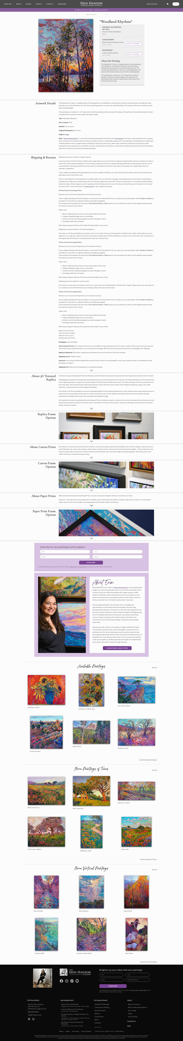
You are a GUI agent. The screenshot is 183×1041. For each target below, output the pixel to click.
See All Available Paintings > (148, 760)
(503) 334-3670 (152, 4)
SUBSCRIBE (62, 4)
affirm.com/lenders (143, 1035)
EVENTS (39, 4)
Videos (130, 1013)
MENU (176, 4)
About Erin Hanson (134, 1004)
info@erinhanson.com (35, 1015)
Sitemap (61, 1031)
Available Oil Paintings (102, 1004)
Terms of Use (73, 566)
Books (97, 1020)
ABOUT (19, 4)
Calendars (98, 1023)
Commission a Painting (102, 1007)
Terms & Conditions (86, 1031)
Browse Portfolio (100, 1010)
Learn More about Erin (117, 648)
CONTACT (49, 4)
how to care (89, 186)
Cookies (67, 1031)
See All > (155, 667)
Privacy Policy (82, 566)
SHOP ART (8, 4)
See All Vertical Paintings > (149, 962)
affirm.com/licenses (71, 1038)
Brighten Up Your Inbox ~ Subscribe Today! (91, 10)
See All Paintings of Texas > (149, 859)
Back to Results (91, 14)
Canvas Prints (99, 1016)
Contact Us (131, 1021)
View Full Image (84, 88)
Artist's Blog (132, 1010)
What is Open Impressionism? (137, 1007)
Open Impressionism (70, 138)
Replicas (97, 1013)
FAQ (129, 1026)
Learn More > (98, 1027)
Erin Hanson (119, 138)
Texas (67, 134)
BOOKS (28, 4)
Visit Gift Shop (132, 1016)
